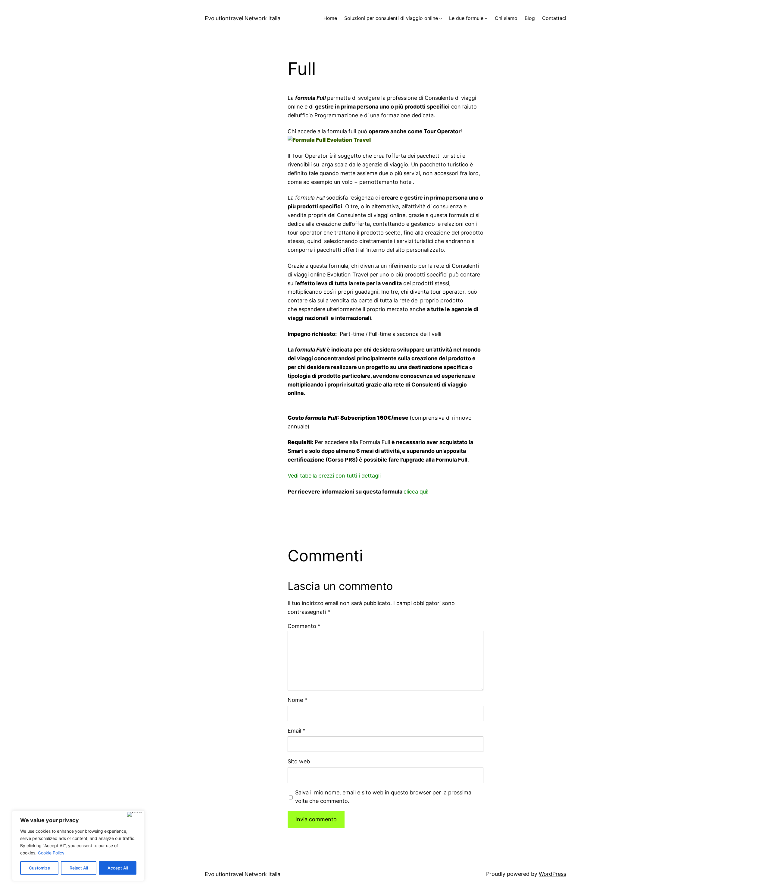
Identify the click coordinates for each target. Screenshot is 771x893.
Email (296, 730)
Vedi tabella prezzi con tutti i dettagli (334, 475)
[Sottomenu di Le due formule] (486, 18)
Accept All (118, 867)
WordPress (552, 874)
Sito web (299, 761)
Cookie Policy (51, 852)
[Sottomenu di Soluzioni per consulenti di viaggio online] (440, 18)
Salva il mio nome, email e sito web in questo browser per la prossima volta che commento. (383, 796)
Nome (297, 700)
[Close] (134, 814)
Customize (39, 867)
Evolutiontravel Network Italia (242, 18)
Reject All (79, 867)
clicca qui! (416, 491)
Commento (304, 626)
